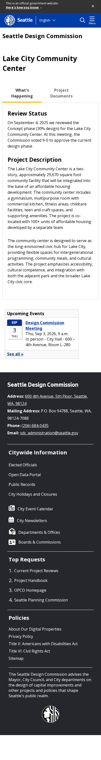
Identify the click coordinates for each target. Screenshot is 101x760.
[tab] (22, 93)
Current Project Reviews (36, 570)
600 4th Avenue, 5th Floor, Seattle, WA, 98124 (47, 400)
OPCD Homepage (30, 590)
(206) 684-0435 (35, 425)
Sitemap (16, 658)
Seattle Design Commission (42, 36)
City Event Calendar (35, 509)
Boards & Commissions (39, 542)
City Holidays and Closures (33, 494)
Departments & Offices (39, 532)
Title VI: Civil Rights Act (29, 651)
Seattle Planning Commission (41, 600)
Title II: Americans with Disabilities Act (43, 643)
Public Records (22, 484)
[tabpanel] (50, 201)
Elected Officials (23, 465)
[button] (93, 6)
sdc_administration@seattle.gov (49, 433)
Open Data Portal (25, 474)
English (44, 20)
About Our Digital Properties (35, 629)
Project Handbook (31, 580)
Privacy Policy (21, 636)
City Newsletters (32, 520)
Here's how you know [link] (22, 7)
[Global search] (83, 20)
